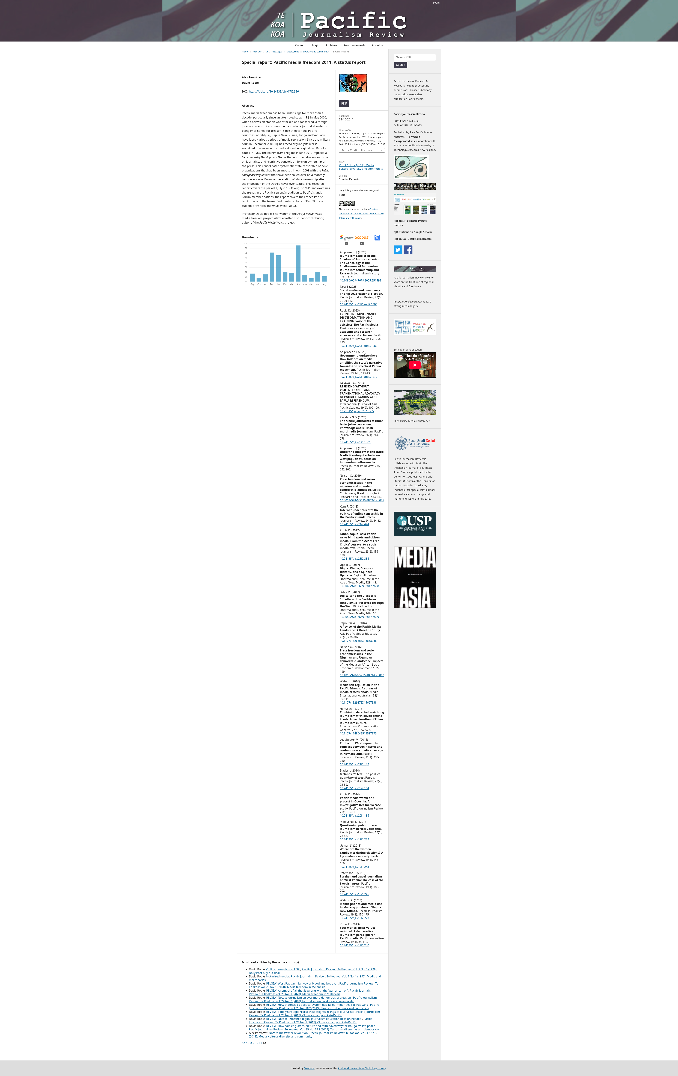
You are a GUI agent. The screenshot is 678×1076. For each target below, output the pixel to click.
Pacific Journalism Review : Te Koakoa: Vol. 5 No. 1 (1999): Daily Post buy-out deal (313, 971)
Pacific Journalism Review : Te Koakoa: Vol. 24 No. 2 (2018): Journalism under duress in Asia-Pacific (313, 999)
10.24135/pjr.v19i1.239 (354, 839)
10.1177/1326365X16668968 (358, 641)
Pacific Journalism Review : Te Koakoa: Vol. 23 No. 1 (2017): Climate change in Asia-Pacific (314, 1013)
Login (436, 2)
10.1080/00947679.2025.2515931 (361, 280)
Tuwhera (309, 1068)
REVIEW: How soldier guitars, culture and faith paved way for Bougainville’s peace (321, 1026)
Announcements (354, 45)
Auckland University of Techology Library (362, 1068)
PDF (344, 103)
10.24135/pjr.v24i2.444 (354, 524)
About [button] (376, 45)
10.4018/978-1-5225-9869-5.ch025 (362, 500)
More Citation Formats (357, 150)
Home (245, 51)
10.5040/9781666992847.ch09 (359, 617)
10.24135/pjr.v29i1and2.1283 (358, 346)
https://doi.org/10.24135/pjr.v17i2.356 (274, 91)
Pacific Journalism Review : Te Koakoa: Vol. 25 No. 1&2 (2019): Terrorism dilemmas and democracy (314, 1006)
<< (243, 1043)
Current (300, 45)
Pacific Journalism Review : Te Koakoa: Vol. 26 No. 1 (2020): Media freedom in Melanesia (313, 985)
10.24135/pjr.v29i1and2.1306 (358, 304)
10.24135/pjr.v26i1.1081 (355, 442)
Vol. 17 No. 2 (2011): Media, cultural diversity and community (297, 51)
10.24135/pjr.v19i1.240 (354, 945)
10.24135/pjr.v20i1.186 (354, 815)
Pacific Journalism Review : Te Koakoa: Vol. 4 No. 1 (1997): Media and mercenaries (315, 978)
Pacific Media (415, 98)
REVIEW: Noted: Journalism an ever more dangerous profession (309, 998)
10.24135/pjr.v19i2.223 (354, 918)
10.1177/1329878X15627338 (358, 702)
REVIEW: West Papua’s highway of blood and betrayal (302, 983)
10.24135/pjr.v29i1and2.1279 (358, 377)
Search (400, 64)
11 (260, 1043)
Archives (331, 45)
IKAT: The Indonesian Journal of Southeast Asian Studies (413, 468)
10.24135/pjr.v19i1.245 (354, 894)
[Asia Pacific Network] (411, 178)
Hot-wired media (277, 976)
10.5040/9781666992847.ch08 (359, 586)
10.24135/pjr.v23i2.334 (354, 559)
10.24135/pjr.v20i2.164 (354, 788)
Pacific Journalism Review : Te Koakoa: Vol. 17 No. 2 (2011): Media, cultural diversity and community (313, 1034)
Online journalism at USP (283, 969)
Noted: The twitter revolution (288, 1033)
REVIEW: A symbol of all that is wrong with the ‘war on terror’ (307, 990)
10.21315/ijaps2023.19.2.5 (357, 411)
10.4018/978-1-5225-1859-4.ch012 (362, 675)
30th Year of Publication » (409, 349)
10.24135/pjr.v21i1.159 (354, 764)
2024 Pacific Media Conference (412, 421)
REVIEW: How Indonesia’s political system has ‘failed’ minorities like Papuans (317, 1005)
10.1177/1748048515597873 (358, 733)
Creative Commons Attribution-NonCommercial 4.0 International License (361, 214)
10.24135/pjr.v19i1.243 (354, 867)
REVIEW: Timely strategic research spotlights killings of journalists (310, 1012)
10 (256, 1043)
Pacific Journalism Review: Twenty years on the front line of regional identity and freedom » (414, 282)
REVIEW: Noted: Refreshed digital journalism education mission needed (314, 1019)
